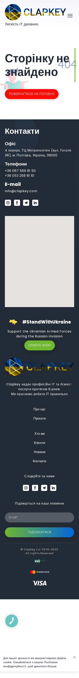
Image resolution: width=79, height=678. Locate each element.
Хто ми (39, 433)
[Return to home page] (35, 12)
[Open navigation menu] (70, 16)
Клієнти (39, 442)
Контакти (39, 461)
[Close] (59, 231)
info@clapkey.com (21, 191)
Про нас (39, 409)
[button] (32, 94)
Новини (39, 452)
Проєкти (39, 418)
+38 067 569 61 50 (20, 170)
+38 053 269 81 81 (19, 175)
